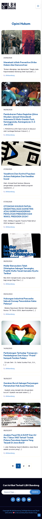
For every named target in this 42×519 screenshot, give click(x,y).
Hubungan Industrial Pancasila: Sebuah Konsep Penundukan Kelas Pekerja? (20, 301)
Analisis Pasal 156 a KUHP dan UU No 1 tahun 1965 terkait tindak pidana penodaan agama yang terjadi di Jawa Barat (20, 439)
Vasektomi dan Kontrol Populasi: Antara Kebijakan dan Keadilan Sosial (19, 176)
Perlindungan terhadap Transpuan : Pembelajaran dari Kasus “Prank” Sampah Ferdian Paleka (21, 355)
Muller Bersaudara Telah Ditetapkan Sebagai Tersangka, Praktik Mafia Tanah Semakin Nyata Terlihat (21, 269)
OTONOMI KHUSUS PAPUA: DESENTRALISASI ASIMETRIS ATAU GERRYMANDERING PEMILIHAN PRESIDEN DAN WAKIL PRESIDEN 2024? (18, 211)
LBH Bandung (16, 510)
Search (35, 492)
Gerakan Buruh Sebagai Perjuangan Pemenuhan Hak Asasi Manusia (21, 384)
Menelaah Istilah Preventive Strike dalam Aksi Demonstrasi (20, 63)
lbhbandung (10, 75)
